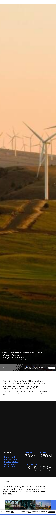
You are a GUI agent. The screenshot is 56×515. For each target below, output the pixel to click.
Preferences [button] (29, 512)
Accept (51, 512)
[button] (54, 184)
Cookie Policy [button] (12, 512)
